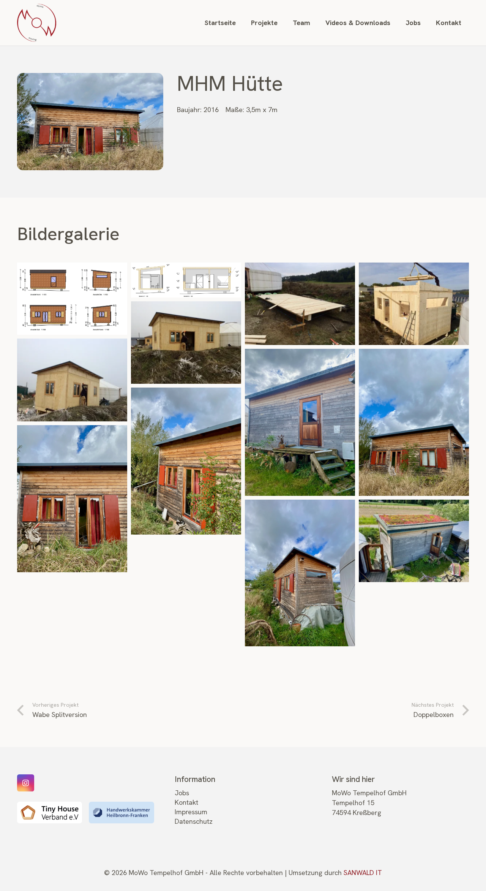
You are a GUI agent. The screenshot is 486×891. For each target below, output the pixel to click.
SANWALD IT (363, 872)
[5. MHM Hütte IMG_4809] (186, 342)
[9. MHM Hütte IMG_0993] (186, 461)
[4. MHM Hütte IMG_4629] (414, 304)
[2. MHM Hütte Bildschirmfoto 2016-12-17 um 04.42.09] (186, 280)
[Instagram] (25, 782)
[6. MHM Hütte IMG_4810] (72, 380)
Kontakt (186, 802)
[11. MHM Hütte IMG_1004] (300, 573)
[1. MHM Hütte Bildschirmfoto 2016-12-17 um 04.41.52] (72, 299)
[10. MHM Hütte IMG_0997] (72, 498)
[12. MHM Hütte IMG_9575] (414, 541)
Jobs (182, 792)
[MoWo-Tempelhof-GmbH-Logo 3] (36, 23)
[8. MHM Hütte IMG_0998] (414, 422)
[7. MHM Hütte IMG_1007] (300, 422)
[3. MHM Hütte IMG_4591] (300, 304)
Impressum (191, 811)
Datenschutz (194, 821)
